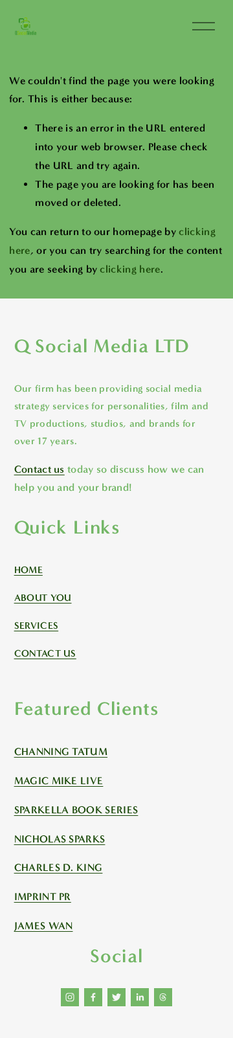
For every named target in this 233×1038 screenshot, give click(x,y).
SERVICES (36, 625)
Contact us (39, 469)
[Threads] (163, 997)
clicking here (130, 269)
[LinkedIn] (140, 997)
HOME (28, 570)
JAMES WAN (43, 926)
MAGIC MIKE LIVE (59, 780)
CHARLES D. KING (58, 867)
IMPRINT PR (42, 896)
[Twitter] (116, 997)
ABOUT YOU (43, 598)
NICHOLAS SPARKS (59, 839)
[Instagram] (70, 997)
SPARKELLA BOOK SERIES (76, 810)
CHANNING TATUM (60, 751)
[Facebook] (93, 997)
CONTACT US (45, 653)
